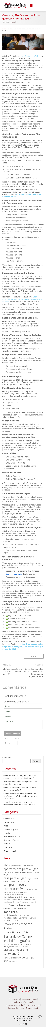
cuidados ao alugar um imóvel (13, 894)
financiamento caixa (29, 899)
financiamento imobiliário (29, 902)
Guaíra (5, 906)
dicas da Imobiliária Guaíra (13, 897)
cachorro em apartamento (22, 875)
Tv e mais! (7, 847)
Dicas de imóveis (29, 897)
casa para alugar (14, 878)
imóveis (17, 944)
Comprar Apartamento (11, 881)
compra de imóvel (32, 879)
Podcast (6, 843)
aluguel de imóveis (15, 866)
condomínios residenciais (19, 892)
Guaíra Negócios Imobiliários (15, 908)
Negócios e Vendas (11, 840)
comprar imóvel (14, 889)
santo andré (11, 953)
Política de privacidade (23, 1020)
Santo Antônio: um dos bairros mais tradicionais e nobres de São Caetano (19, 803)
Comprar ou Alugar (31, 889)
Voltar (34, 656)
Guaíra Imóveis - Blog (15, 5)
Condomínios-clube (14, 574)
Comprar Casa (25, 881)
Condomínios (9, 818)
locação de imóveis (21, 947)
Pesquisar (6, 757)
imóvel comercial (26, 944)
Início (4, 29)
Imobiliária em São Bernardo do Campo (17, 934)
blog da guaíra (8, 875)
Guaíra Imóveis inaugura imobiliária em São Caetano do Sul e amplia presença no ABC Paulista (20, 796)
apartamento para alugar (20, 869)
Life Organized (8, 947)
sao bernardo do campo (19, 957)
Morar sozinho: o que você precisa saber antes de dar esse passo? (20, 782)
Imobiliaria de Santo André (16, 915)
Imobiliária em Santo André (17, 926)
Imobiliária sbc (8, 944)
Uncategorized (9, 851)
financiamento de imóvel (11, 902)
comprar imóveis (14, 885)
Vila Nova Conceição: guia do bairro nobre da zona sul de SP (12, 671)
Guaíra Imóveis (19, 905)
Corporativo (8, 822)
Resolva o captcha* (13, 738)
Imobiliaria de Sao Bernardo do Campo (19, 918)
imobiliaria (10, 912)
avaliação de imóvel (33, 872)
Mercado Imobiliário (11, 836)
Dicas (13, 22)
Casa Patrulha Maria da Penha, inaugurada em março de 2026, (22, 299)
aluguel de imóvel (28, 865)
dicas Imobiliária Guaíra (10, 899)
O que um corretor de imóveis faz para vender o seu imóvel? (19, 788)
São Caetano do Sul (29, 56)
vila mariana (13, 962)
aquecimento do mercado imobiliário (14, 872)
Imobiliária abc (10, 920)
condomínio (7, 892)
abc (5, 865)
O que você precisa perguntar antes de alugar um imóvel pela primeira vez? (19, 776)
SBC (5, 961)
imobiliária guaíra (10, 829)
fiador (20, 899)
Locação (6, 833)
